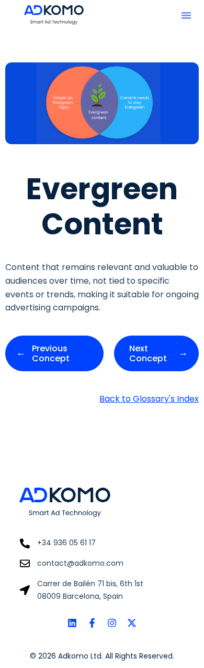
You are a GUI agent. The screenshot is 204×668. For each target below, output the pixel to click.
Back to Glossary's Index (149, 399)
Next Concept (148, 353)
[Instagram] (112, 623)
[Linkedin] (72, 623)
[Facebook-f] (92, 623)
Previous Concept (51, 353)
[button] (186, 15)
